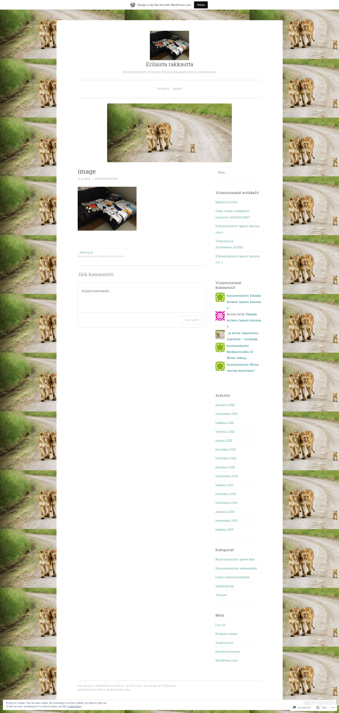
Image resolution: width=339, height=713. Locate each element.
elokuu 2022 (223, 440)
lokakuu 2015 (224, 529)
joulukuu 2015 (225, 512)
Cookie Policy (74, 706)
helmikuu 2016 (225, 494)
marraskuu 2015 (226, 520)
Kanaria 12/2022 (226, 202)
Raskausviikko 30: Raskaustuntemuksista (101, 254)
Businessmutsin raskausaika (236, 568)
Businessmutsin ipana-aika (235, 559)
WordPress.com (226, 660)
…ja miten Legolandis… (243, 333)
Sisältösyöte (224, 643)
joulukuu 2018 (225, 467)
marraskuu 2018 (226, 476)
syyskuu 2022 (225, 431)
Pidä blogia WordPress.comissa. (101, 685)
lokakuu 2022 (224, 423)
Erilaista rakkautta (169, 64)
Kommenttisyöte (227, 651)
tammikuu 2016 (226, 503)
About (177, 88)
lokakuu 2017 (224, 485)
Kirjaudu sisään (226, 634)
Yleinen (221, 595)
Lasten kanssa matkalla (232, 577)
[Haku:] (235, 172)
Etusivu (163, 88)
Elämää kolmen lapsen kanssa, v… (244, 302)
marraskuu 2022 (226, 414)
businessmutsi (106, 178)
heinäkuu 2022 (225, 449)
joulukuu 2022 (225, 405)
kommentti (192, 320)
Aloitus (201, 4)
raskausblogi (224, 586)
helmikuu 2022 (226, 458)
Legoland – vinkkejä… (243, 339)
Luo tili (220, 625)
